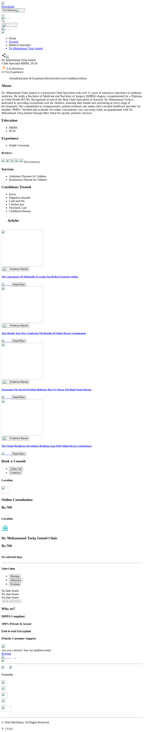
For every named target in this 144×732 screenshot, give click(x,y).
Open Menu (72, 366)
